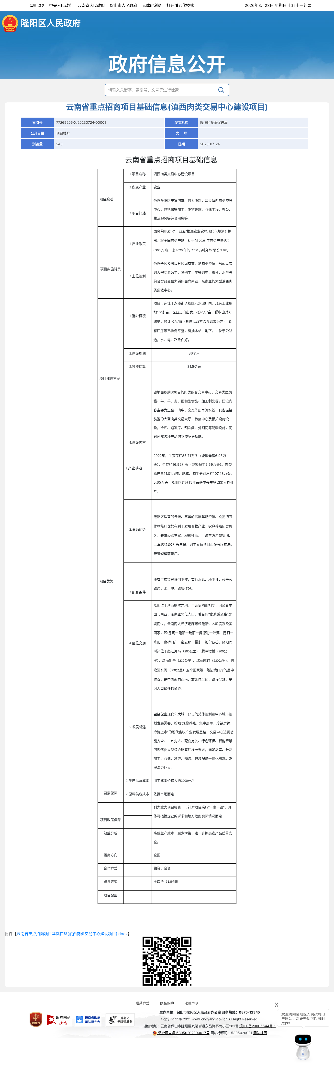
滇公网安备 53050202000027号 (183, 1033)
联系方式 (142, 1003)
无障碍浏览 (152, 5)
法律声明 (191, 1003)
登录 (41, 5)
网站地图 (260, 1033)
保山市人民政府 (123, 5)
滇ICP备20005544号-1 (257, 1026)
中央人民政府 (61, 5)
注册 (33, 5)
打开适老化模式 (180, 5)
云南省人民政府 (91, 5)
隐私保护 (167, 1003)
